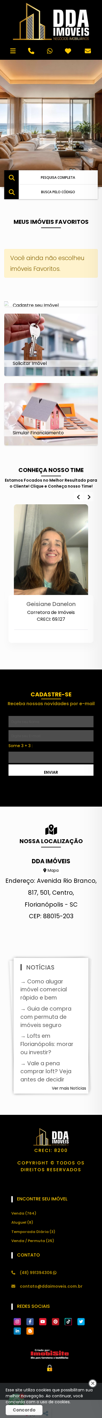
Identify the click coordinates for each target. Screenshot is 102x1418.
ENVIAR (51, 772)
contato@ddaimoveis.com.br (51, 1286)
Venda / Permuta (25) (32, 1240)
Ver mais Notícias (69, 1088)
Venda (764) (23, 1213)
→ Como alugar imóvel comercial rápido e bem (43, 990)
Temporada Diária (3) (33, 1231)
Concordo (24, 1410)
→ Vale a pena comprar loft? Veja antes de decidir (45, 1072)
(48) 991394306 (36, 1272)
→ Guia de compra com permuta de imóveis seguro (45, 1017)
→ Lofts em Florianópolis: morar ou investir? (46, 1044)
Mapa (52, 870)
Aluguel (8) (22, 1222)
